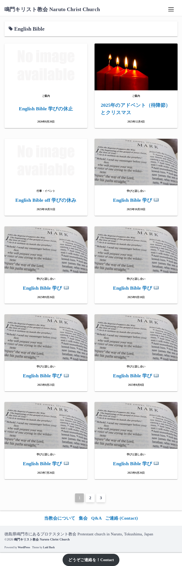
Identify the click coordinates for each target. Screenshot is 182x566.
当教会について (59, 518)
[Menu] (171, 9)
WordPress (24, 547)
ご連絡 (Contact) (121, 518)
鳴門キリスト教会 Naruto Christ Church (52, 9)
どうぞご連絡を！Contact (91, 560)
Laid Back (49, 547)
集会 (83, 518)
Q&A (96, 518)
